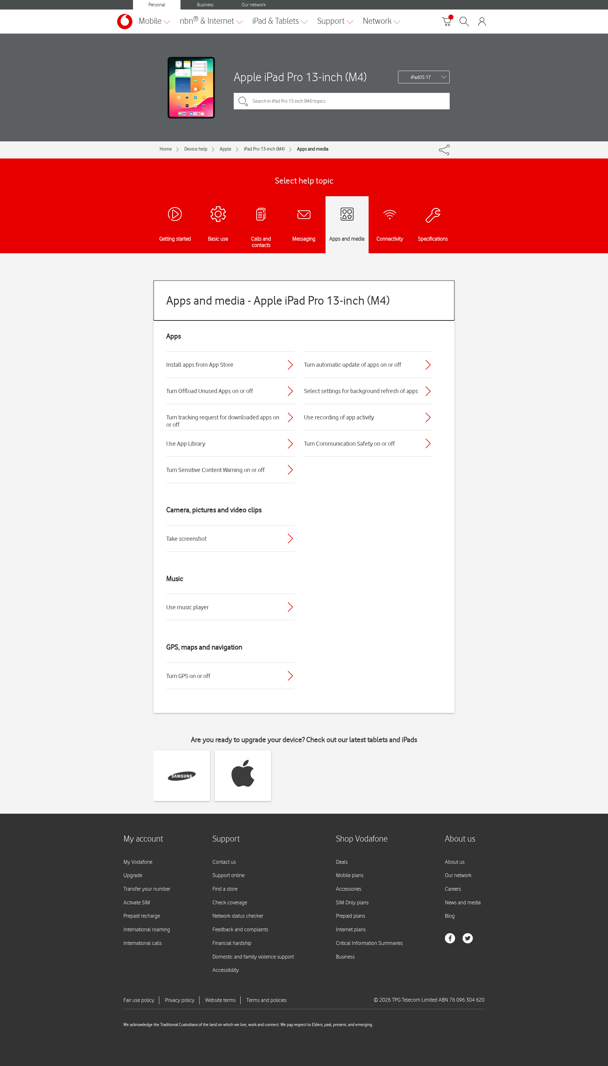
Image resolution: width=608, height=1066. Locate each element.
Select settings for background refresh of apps (361, 390)
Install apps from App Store (199, 364)
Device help (195, 149)
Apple (225, 149)
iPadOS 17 (421, 77)
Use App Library (185, 443)
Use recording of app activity (339, 417)
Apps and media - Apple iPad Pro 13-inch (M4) (278, 300)
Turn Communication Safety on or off (349, 443)
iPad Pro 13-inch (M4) (264, 149)
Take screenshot (186, 538)
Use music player (187, 607)
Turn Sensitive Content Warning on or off (215, 469)
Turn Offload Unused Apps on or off (209, 390)
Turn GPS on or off (188, 675)
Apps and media (312, 149)
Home (166, 149)
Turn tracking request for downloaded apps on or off (222, 421)
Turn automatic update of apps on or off (352, 364)
